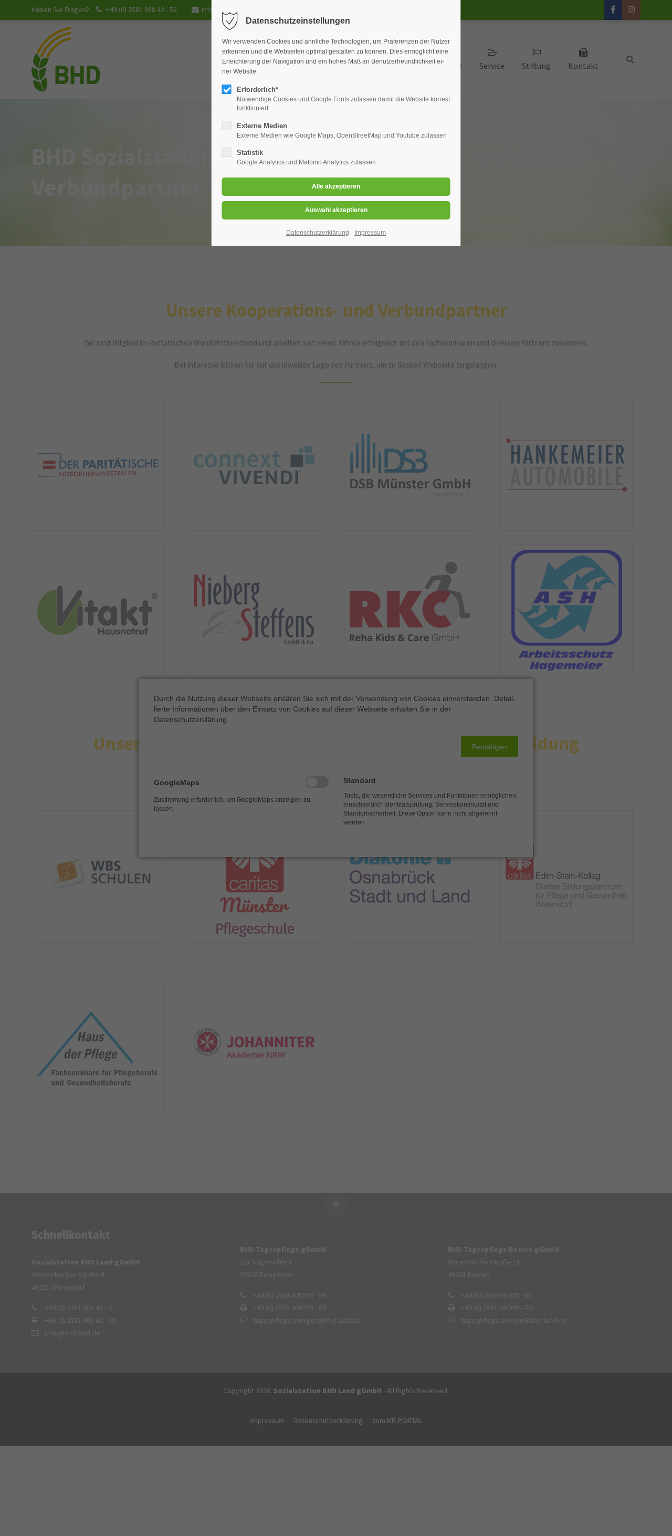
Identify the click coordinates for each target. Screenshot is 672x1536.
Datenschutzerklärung (317, 232)
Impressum (370, 232)
